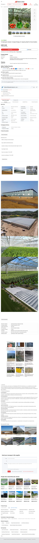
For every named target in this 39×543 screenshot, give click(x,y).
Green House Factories (32, 529)
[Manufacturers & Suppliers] (19, 2)
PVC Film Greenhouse (5, 525)
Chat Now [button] (29, 49)
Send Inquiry (10, 49)
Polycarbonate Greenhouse (24, 509)
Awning (3, 522)
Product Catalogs (14, 507)
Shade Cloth (21, 511)
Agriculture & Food (6, 6)
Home (2, 6)
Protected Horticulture (12, 6)
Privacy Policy (33, 539)
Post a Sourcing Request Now (28, 471)
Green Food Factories (5, 529)
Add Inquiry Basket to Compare (19, 36)
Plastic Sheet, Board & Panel (15, 522)
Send (9, 471)
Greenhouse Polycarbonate (6, 534)
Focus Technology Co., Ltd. (13, 539)
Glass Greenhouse (13, 509)
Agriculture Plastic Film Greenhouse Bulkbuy (28, 534)
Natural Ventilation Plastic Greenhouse (15, 525)
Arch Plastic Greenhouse (25, 522)
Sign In (2, 95)
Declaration (29, 539)
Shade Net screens (31, 509)
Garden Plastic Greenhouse (16, 534)
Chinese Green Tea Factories (14, 529)
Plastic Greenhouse (18, 6)
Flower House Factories (23, 529)
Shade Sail (11, 511)
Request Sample (19, 51)
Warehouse (7, 522)
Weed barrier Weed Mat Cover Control (5, 511)
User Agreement (25, 539)
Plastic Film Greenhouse (4, 509)
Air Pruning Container (32, 511)
